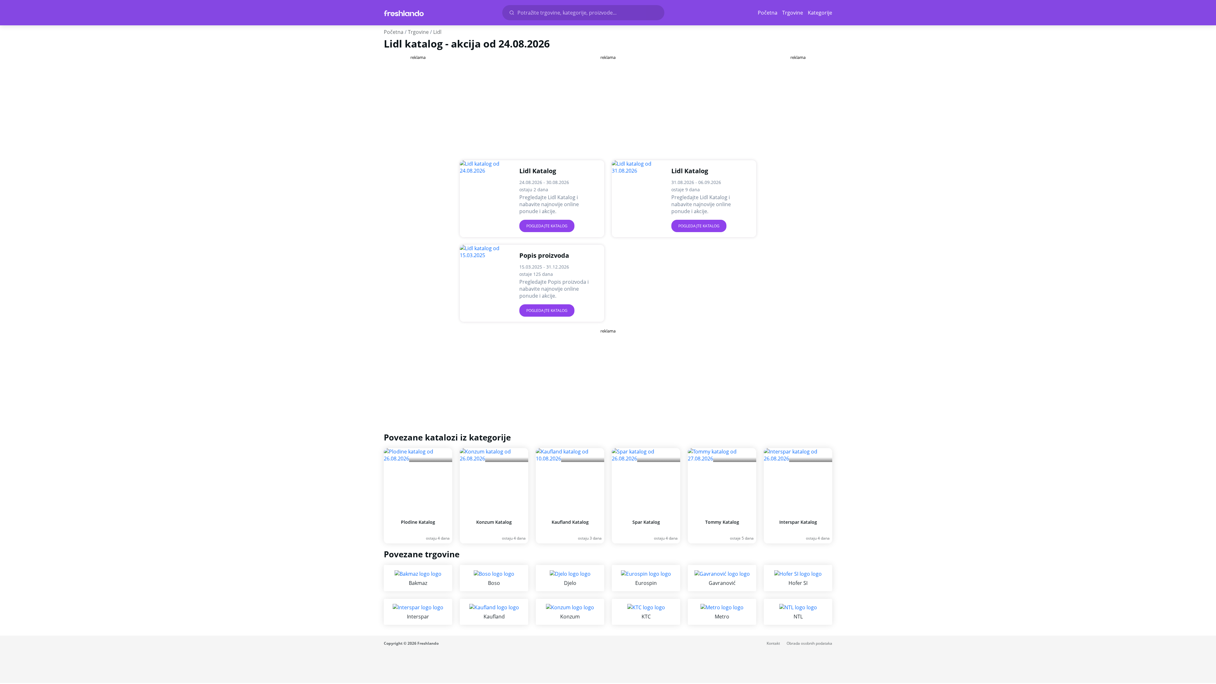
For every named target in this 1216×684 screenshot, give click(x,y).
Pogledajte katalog (546, 226)
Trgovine (792, 12)
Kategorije (820, 12)
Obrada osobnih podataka (809, 643)
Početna (767, 12)
